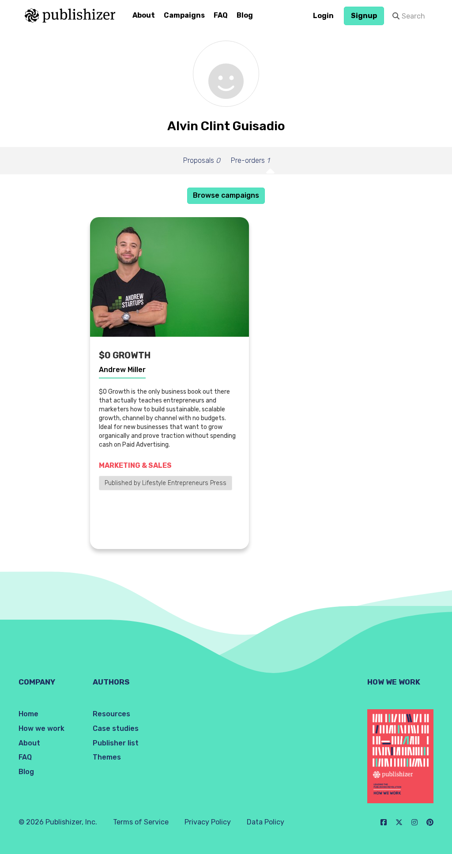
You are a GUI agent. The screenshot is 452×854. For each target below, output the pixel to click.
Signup (364, 15)
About (143, 15)
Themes (107, 757)
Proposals (201, 160)
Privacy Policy (208, 822)
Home (28, 714)
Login (323, 15)
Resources (111, 714)
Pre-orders (250, 160)
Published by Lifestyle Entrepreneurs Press (165, 483)
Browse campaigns (226, 195)
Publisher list (116, 743)
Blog (245, 15)
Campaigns (184, 15)
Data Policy (265, 822)
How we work (41, 728)
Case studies (116, 728)
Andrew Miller (122, 369)
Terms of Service (141, 822)
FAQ (221, 15)
